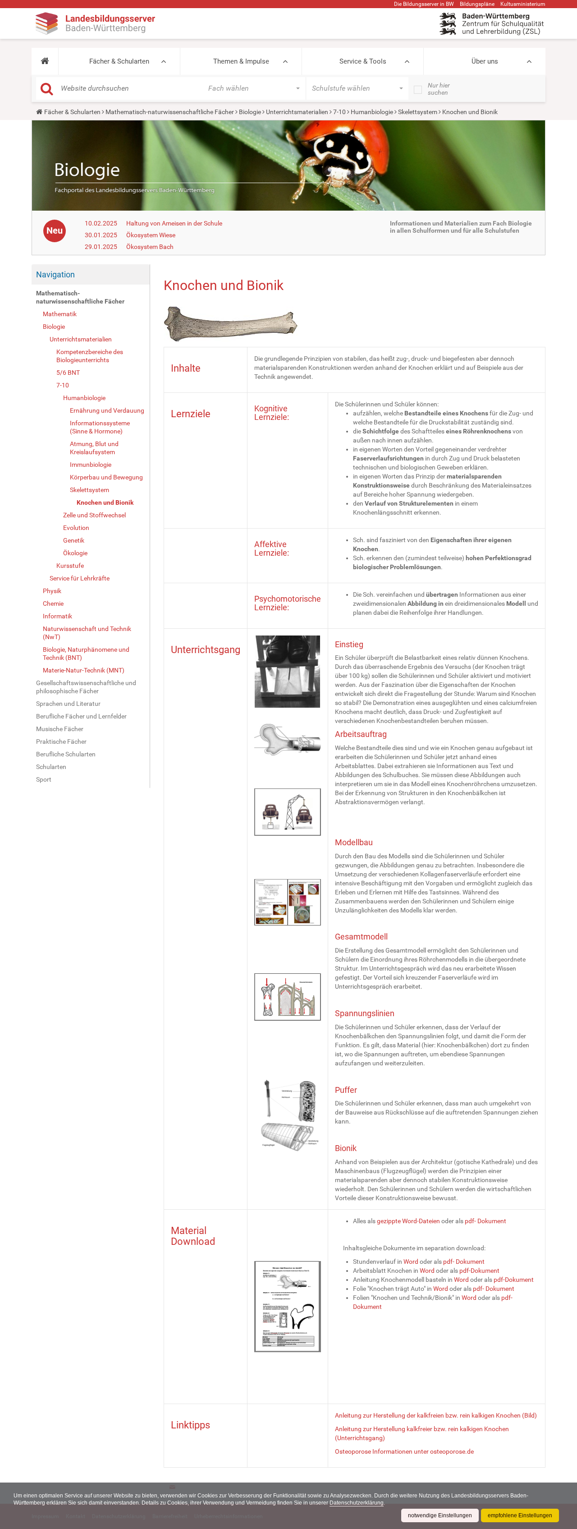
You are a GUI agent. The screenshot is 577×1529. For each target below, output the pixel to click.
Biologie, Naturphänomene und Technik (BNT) (86, 653)
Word (410, 1261)
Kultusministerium (522, 4)
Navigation (55, 274)
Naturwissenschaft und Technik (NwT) (87, 632)
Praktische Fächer (61, 741)
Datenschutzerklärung (357, 1503)
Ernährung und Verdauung (107, 410)
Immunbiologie (90, 464)
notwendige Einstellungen (440, 1515)
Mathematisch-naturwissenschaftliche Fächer (169, 111)
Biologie (250, 111)
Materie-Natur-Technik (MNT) (83, 670)
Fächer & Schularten (119, 61)
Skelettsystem (417, 111)
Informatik (57, 616)
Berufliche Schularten (66, 754)
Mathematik (60, 314)
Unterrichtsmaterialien (297, 111)
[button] (45, 61)
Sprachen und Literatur (68, 703)
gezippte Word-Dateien (408, 1221)
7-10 (339, 111)
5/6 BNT (68, 372)
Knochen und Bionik (105, 502)
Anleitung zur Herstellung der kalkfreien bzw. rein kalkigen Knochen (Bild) (436, 1415)
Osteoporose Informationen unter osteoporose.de (404, 1451)
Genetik (73, 540)
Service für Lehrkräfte (80, 578)
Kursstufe (70, 565)
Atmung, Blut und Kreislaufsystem (94, 448)
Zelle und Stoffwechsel (94, 515)
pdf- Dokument (485, 1221)
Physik (52, 590)
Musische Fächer (59, 728)
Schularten (51, 766)
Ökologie (75, 553)
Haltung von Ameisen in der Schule (174, 223)
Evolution (76, 527)
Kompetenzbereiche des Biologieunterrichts (89, 356)
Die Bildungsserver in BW (424, 4)
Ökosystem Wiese (150, 235)
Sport (43, 779)
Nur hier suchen (439, 89)
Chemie (53, 603)
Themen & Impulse (241, 61)
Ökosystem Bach (150, 246)
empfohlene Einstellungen (520, 1515)
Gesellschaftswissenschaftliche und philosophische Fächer (86, 687)
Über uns (485, 61)
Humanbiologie (372, 111)
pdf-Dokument (479, 1270)
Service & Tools (362, 61)
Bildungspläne (477, 4)
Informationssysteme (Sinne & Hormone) (100, 427)
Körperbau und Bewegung (106, 477)
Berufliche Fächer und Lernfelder (81, 716)
